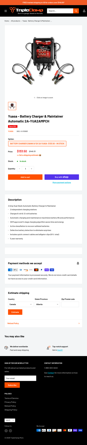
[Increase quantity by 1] (31, 168)
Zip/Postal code (68, 299)
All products (15, 21)
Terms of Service (11, 398)
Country (11, 299)
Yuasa (10, 131)
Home (7, 21)
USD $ (8, 420)
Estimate (15, 312)
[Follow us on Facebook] (6, 430)
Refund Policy (13, 323)
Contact (51, 373)
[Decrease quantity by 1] (19, 168)
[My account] (84, 11)
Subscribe (12, 385)
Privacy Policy (10, 402)
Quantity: (12, 168)
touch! (60, 350)
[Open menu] (6, 11)
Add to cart (25, 177)
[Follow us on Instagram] (10, 430)
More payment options (62, 182)
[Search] (76, 10)
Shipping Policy (11, 410)
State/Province (41, 299)
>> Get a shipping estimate (28, 155)
